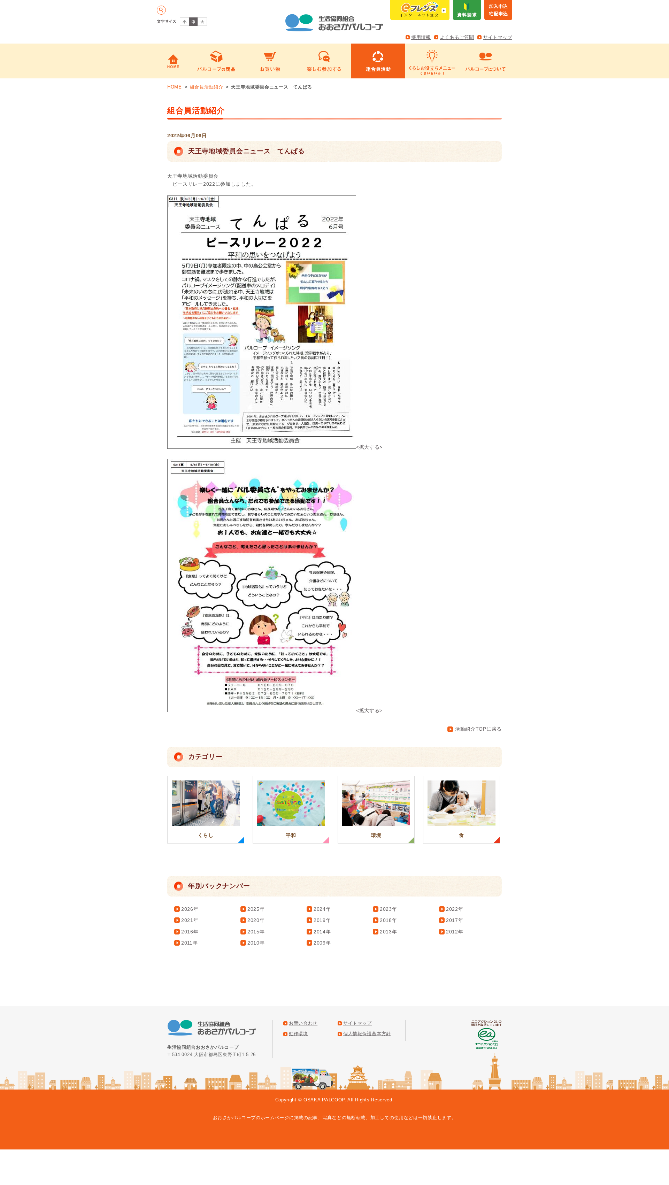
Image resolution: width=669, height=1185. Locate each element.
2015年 (256, 931)
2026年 (190, 909)
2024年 (322, 909)
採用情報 (421, 37)
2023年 (388, 909)
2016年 (190, 931)
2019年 (322, 920)
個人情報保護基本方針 (367, 1033)
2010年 (256, 943)
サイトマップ (497, 37)
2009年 (322, 943)
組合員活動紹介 (206, 87)
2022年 (454, 909)
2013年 (388, 931)
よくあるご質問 (457, 37)
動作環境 (298, 1033)
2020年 (256, 920)
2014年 (322, 931)
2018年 (388, 920)
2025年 (256, 909)
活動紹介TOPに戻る (478, 729)
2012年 (454, 931)
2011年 (189, 943)
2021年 (190, 920)
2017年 (454, 920)
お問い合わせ (303, 1023)
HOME (174, 87)
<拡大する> (369, 447)
